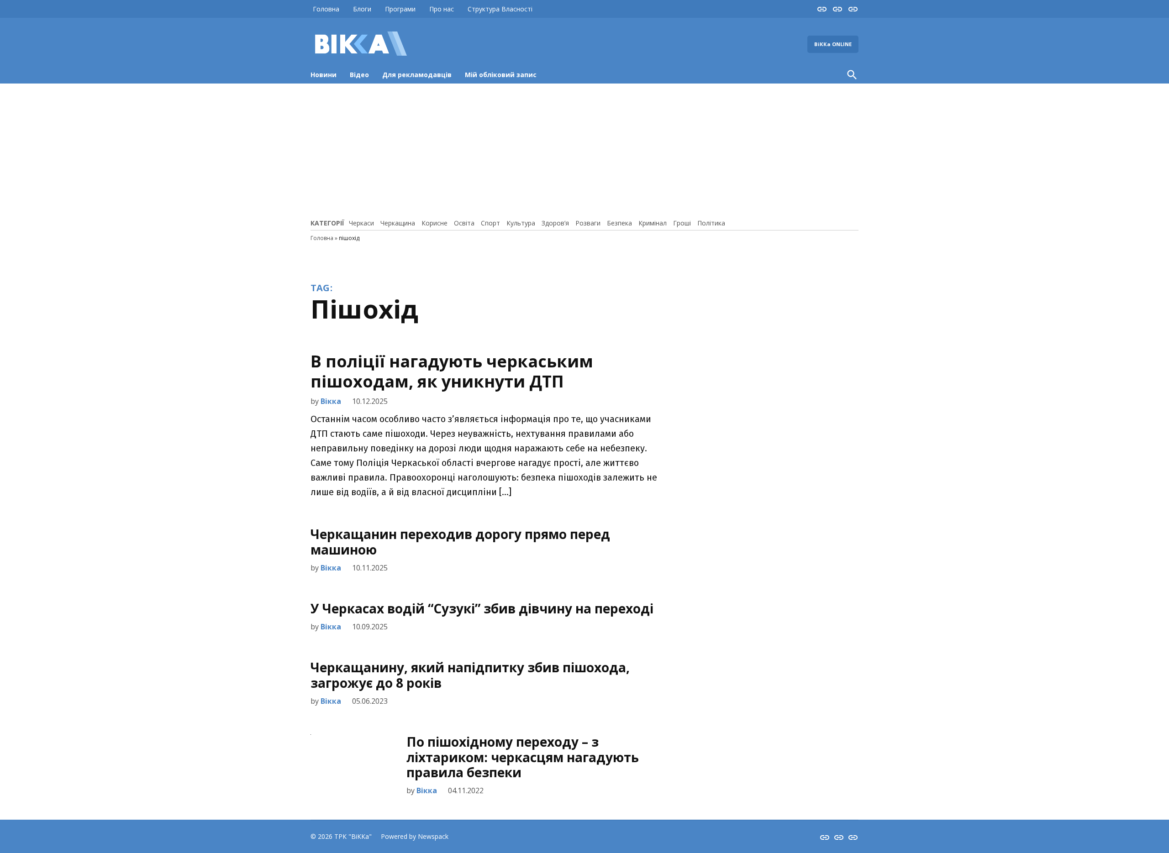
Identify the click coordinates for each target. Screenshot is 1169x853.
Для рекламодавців (417, 74)
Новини (324, 74)
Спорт (490, 223)
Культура (520, 223)
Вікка (331, 401)
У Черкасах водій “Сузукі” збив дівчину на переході (482, 608)
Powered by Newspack (414, 836)
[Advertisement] (584, 150)
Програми (400, 9)
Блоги (362, 9)
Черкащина (397, 223)
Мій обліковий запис (501, 74)
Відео (359, 74)
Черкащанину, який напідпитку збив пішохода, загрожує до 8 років (470, 675)
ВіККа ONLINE (833, 44)
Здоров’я (555, 223)
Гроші (682, 223)
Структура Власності (500, 9)
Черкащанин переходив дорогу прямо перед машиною (460, 541)
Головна (326, 9)
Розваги (587, 223)
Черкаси (361, 223)
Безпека (619, 223)
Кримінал (652, 223)
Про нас (441, 9)
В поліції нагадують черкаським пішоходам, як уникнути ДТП (452, 371)
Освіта (464, 223)
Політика (711, 223)
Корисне (434, 223)
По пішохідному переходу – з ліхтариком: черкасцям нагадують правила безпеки (522, 757)
